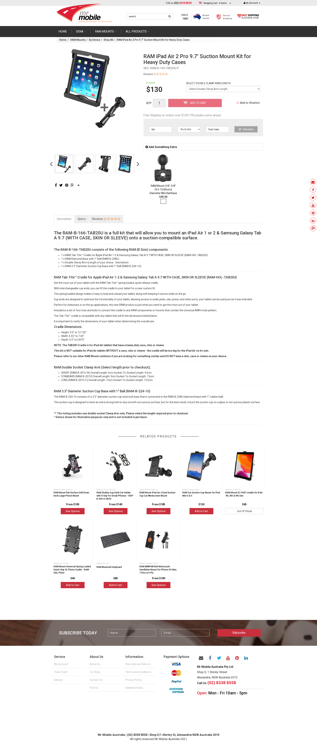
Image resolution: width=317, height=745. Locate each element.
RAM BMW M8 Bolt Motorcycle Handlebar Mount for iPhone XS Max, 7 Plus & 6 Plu (158, 569)
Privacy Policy (133, 679)
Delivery (58, 679)
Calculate (247, 129)
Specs (82, 219)
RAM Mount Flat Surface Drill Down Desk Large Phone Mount (71, 494)
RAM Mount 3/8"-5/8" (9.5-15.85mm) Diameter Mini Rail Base (163, 189)
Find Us (94, 687)
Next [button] (138, 164)
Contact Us (96, 679)
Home (63, 31)
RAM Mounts (77, 39)
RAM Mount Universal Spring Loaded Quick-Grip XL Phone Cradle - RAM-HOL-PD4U (72, 569)
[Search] (169, 16)
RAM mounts (105, 31)
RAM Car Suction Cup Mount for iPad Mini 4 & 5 (201, 494)
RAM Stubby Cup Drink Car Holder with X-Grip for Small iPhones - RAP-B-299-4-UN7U (115, 495)
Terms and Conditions (138, 672)
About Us (95, 664)
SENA (80, 31)
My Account (61, 664)
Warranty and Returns (138, 664)
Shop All (108, 39)
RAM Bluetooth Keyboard (109, 567)
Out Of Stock (244, 511)
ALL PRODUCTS (136, 31)
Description (64, 219)
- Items (215, 3)
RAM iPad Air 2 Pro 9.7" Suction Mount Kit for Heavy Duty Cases (153, 39)
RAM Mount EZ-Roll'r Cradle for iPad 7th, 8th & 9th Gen (243, 494)
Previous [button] (51, 164)
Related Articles (134, 687)
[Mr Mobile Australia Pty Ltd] (84, 11)
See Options (73, 511)
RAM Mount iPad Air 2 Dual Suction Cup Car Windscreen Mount (157, 494)
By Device (94, 39)
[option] (94, 88)
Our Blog (95, 672)
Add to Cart (198, 102)
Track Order (61, 672)
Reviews (98, 219)
